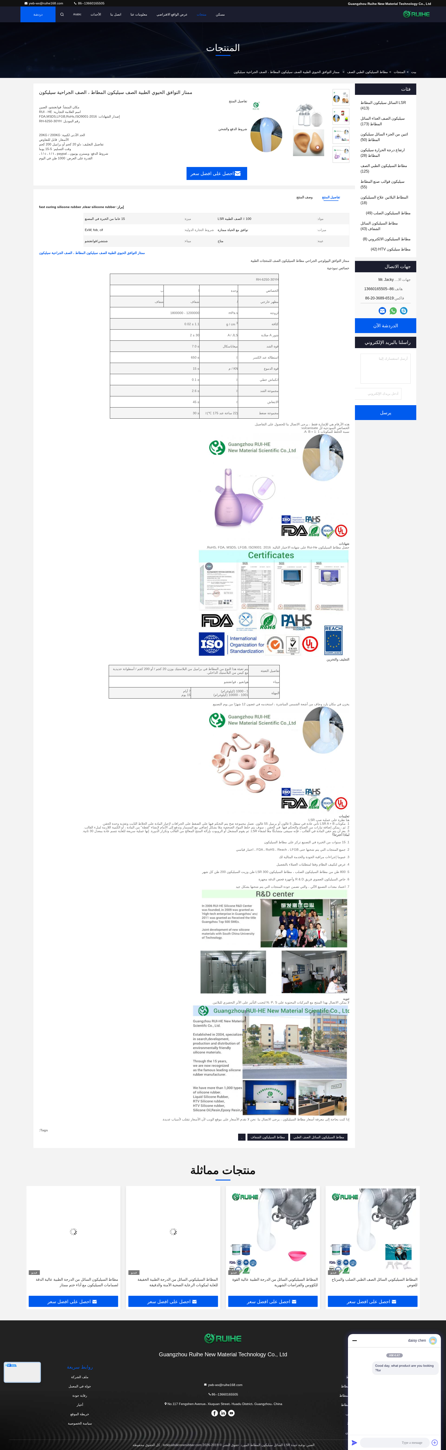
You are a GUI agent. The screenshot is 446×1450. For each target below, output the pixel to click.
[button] (411, 1242)
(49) (388, 213)
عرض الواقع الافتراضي (172, 14)
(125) (384, 168)
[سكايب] (404, 311)
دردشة (38, 14)
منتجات (202, 14)
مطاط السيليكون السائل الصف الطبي (318, 1137)
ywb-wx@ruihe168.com (46, 3)
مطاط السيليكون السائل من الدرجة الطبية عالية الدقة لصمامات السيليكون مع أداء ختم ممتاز (77, 1282)
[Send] (354, 1442)
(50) (384, 137)
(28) (383, 152)
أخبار (80, 1405)
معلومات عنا (139, 14)
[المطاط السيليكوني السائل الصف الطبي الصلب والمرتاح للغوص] (373, 1231)
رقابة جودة (79, 1395)
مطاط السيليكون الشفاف (268, 1137)
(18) (384, 200)
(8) (387, 239)
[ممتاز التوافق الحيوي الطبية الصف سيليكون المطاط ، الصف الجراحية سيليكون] (288, 128)
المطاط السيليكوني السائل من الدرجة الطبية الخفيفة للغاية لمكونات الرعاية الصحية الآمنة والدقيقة (178, 1282)
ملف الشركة (80, 1377)
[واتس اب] (393, 311)
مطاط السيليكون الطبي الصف (367, 72)
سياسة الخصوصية (80, 1423)
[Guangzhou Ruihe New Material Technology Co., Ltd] (416, 14)
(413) (383, 105)
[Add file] (435, 1442)
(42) (391, 249)
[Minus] (354, 1340)
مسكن (220, 14)
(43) (379, 226)
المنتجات (399, 72)
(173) (383, 121)
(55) (382, 184)
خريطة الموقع (79, 1414)
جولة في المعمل (80, 1386)
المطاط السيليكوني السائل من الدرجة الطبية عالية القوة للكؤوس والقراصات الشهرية (275, 1282)
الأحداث (96, 14)
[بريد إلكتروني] (382, 311)
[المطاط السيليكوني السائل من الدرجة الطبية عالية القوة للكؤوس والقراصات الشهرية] (273, 1231)
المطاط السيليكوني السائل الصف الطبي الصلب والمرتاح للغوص (374, 1282)
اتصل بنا (115, 14)
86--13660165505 (91, 3)
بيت (413, 72)
